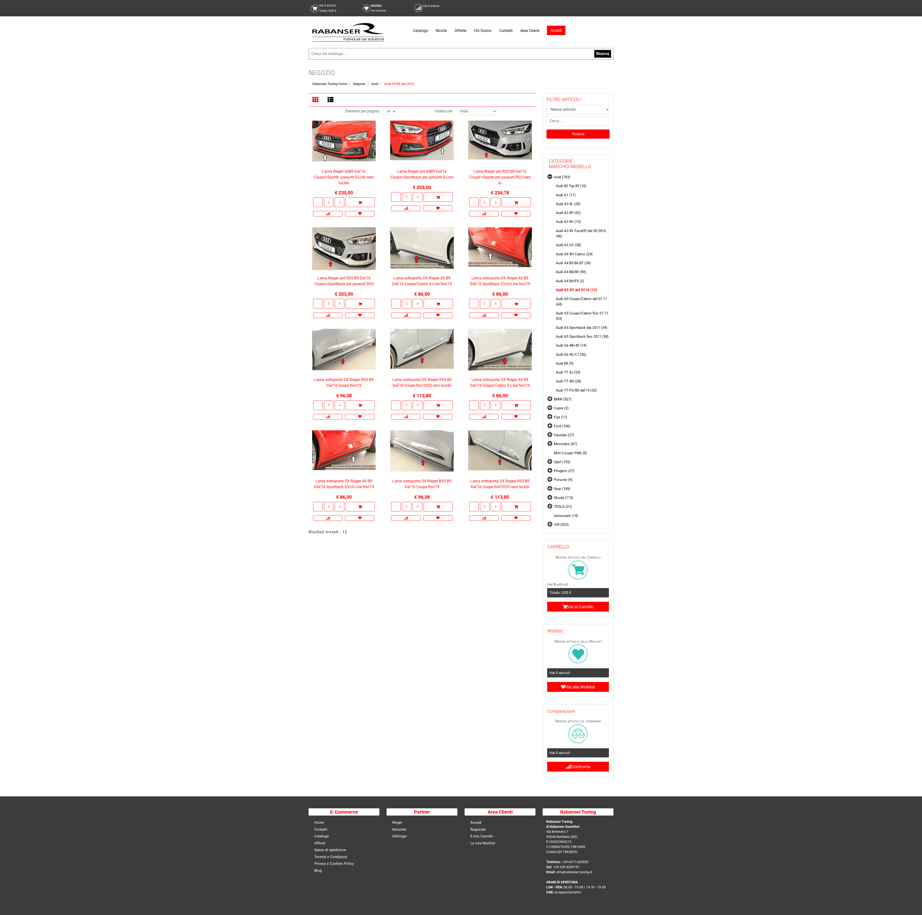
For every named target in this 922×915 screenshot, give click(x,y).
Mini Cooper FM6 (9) (570, 453)
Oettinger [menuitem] (399, 836)
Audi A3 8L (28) (568, 204)
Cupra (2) (561, 408)
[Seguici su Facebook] (604, 8)
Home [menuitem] (319, 822)
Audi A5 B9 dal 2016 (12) (576, 290)
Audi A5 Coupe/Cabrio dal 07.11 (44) (581, 302)
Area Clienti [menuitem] (530, 30)
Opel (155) (562, 462)
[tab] (316, 100)
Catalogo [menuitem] (420, 30)
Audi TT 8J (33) (568, 372)
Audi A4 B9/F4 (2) (570, 281)
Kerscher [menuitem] (399, 829)
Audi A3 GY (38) (568, 245)
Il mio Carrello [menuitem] (481, 836)
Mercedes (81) (565, 444)
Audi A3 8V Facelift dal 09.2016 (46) (581, 234)
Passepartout (471, 911)
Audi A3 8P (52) (568, 213)
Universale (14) (566, 516)
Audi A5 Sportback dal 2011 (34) (581, 327)
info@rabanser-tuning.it (574, 872)
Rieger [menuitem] (397, 822)
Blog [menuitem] (317, 870)
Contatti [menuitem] (506, 30)
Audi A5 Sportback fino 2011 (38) (582, 336)
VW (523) (561, 524)
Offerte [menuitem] (460, 30)
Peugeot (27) (564, 471)
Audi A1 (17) (566, 195)
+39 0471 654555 (575, 862)
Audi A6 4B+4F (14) (571, 345)
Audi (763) (562, 177)
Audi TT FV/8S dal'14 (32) (576, 390)
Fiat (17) (560, 417)
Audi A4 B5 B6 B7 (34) (573, 263)
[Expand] (549, 398)
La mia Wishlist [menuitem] (482, 843)
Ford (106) (562, 426)
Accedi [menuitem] (475, 822)
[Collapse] (549, 176)
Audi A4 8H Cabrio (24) (574, 254)
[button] (578, 134)
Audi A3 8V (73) (568, 222)
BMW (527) (562, 399)
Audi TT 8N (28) (568, 381)
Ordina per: (444, 111)
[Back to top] (912, 904)
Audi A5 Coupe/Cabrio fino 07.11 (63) (582, 316)
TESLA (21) (563, 506)
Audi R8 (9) (564, 363)
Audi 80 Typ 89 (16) (571, 186)
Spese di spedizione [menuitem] (330, 850)
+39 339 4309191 (566, 867)
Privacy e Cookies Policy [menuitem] (334, 863)
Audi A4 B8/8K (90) (571, 272)
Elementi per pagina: (362, 111)
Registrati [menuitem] (478, 829)
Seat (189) (562, 489)
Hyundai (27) (564, 435)
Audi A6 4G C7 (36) (571, 354)
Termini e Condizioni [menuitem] (330, 857)
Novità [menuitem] (441, 30)
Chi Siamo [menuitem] (482, 30)
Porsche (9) (563, 480)
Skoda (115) (563, 498)
